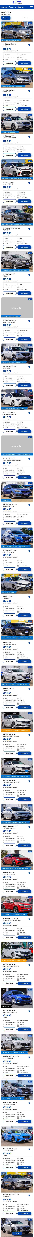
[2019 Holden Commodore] (17, 215)
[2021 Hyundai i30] (17, 860)
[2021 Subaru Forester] (17, 1090)
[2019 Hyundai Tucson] (17, 538)
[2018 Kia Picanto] (17, 169)
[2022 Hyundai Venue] (17, 354)
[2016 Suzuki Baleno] (17, 31)
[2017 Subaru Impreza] (17, 307)
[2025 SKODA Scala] (17, 998)
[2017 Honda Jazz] (17, 77)
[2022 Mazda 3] (17, 630)
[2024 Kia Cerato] (17, 584)
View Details (9, 63)
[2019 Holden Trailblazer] (17, 906)
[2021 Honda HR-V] (17, 676)
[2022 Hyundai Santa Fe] (17, 1044)
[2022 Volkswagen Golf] (17, 814)
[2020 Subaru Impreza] (17, 492)
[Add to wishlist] (29, 45)
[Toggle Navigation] (31, 7)
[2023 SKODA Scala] (17, 722)
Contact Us (24, 63)
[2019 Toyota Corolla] (17, 399)
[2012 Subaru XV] (17, 123)
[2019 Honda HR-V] (17, 261)
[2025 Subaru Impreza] (17, 1136)
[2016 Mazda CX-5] (17, 446)
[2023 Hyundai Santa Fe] (17, 1182)
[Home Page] (17, 2)
